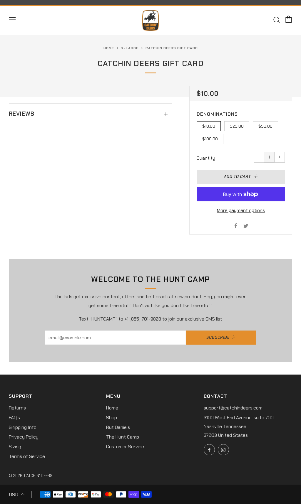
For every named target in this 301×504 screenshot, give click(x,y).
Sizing (15, 447)
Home (108, 48)
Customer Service (125, 447)
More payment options (241, 210)
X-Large (129, 48)
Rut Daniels (118, 427)
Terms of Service (27, 456)
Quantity (206, 158)
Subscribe (218, 337)
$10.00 (208, 126)
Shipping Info (22, 427)
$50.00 (265, 126)
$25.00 (237, 126)
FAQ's (14, 417)
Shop (111, 417)
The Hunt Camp (122, 437)
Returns (17, 408)
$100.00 (210, 138)
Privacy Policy (24, 437)
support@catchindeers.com (233, 408)
